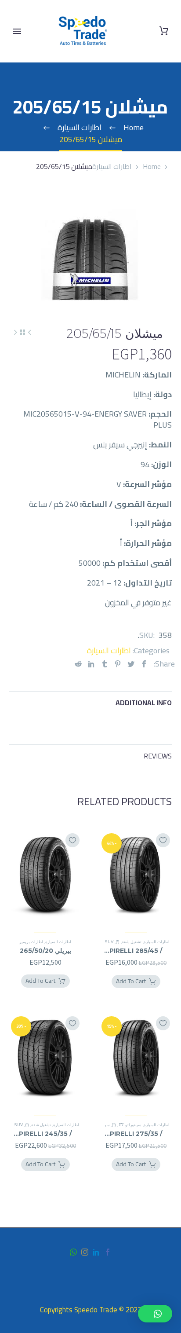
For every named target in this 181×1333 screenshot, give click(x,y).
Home (152, 166)
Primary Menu (17, 31)
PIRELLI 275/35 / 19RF (136, 1134)
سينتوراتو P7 (130, 1124)
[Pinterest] (117, 663)
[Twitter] (131, 663)
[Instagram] (84, 1252)
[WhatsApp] (73, 1252)
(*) (117, 941)
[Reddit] (78, 663)
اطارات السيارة (112, 166)
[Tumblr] (104, 663)
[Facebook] (144, 663)
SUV (109, 941)
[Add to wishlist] (163, 840)
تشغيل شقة (131, 941)
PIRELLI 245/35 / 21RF (45, 1134)
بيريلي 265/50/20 (45, 951)
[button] (155, 1313)
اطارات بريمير (31, 941)
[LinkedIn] (91, 663)
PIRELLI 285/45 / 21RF (135, 951)
